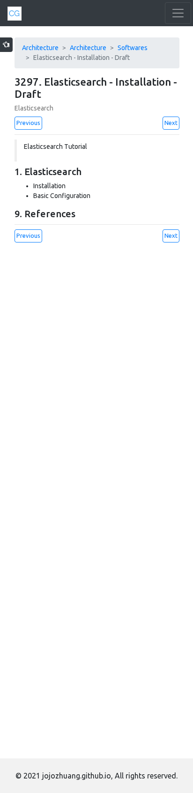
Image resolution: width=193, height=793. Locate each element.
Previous (28, 122)
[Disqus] (97, 371)
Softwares (133, 47)
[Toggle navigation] (178, 13)
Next (171, 122)
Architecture (40, 47)
